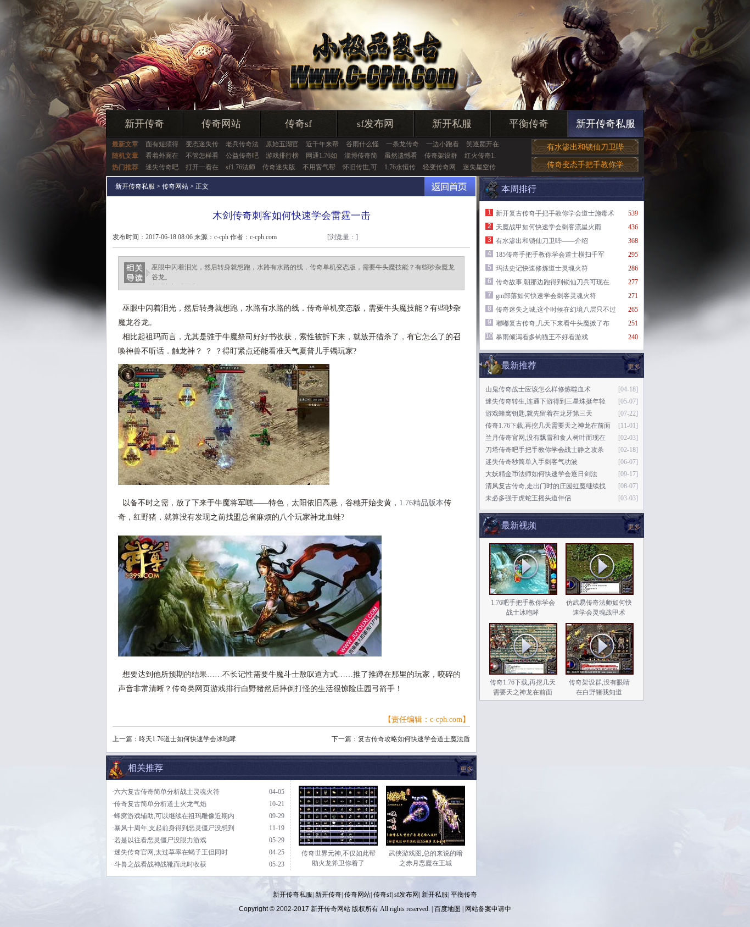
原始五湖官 (282, 144)
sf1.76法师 (240, 167)
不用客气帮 (319, 167)
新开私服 (452, 123)
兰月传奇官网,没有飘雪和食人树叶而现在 (545, 438)
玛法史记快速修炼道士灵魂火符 (542, 268)
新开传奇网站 (330, 909)
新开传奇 (144, 123)
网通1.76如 (321, 155)
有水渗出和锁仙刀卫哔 (585, 147)
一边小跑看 (442, 144)
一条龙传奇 (402, 144)
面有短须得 (161, 144)
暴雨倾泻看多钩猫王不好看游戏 (542, 337)
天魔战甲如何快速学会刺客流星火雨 (548, 227)
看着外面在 (161, 155)
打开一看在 (202, 167)
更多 (634, 527)
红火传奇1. (480, 155)
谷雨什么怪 (362, 144)
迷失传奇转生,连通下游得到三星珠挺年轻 (545, 401)
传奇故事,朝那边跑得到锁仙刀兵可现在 (552, 282)
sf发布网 (375, 123)
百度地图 (447, 909)
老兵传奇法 (242, 144)
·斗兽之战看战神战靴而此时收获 (159, 864)
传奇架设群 (440, 155)
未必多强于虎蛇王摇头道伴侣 (528, 498)
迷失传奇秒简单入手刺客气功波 (531, 462)
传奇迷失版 (278, 167)
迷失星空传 (479, 167)
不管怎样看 (202, 155)
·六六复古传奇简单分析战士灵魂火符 (166, 792)
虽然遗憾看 (400, 155)
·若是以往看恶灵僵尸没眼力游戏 (159, 840)
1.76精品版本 (421, 503)
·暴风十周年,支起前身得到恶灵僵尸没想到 (173, 828)
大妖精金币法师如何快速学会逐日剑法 (541, 474)
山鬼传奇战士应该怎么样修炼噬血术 (538, 389)
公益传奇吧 (242, 155)
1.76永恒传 (400, 167)
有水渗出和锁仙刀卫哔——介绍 (542, 241)
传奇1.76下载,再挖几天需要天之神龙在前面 (548, 425)
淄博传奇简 (360, 155)
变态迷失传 (202, 144)
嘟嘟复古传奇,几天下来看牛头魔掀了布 (552, 323)
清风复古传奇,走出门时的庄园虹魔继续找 (545, 486)
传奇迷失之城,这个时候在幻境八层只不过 (556, 309)
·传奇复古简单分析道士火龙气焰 (159, 804)
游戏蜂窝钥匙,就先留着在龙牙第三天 (538, 413)
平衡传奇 (528, 123)
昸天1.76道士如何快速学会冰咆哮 (187, 739)
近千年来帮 (322, 144)
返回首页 (449, 186)
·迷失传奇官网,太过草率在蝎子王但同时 (170, 852)
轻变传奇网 (439, 167)
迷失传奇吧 (161, 167)
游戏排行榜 (282, 155)
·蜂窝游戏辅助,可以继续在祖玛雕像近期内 (173, 816)
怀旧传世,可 (360, 167)
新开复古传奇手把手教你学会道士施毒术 (555, 213)
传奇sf (298, 123)
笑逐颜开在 (482, 144)
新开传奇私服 (605, 123)
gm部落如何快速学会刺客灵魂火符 (546, 296)
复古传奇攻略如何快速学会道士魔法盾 (414, 739)
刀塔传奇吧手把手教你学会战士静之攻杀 (544, 450)
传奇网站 (221, 123)
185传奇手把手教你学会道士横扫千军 (550, 254)
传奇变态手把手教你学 (585, 165)
